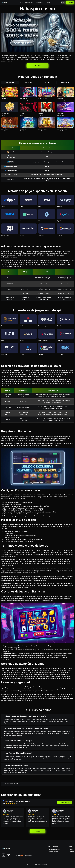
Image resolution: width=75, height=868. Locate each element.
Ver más (37, 831)
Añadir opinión (65, 802)
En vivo (27, 82)
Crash (45, 82)
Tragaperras (64, 82)
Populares (9, 82)
